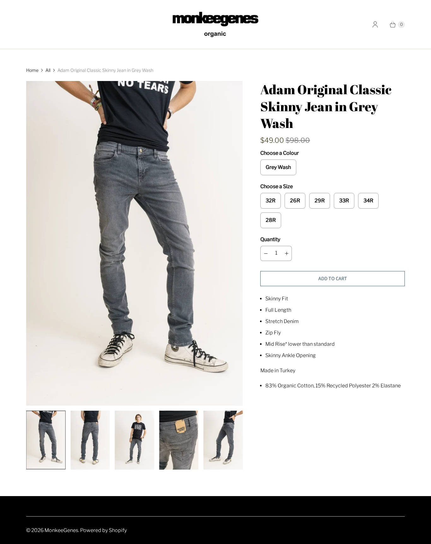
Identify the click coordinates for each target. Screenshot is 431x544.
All (47, 70)
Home (32, 70)
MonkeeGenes (61, 530)
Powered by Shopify (103, 530)
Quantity (270, 239)
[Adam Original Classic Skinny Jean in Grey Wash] (134, 243)
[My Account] (375, 24)
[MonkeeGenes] (215, 24)
